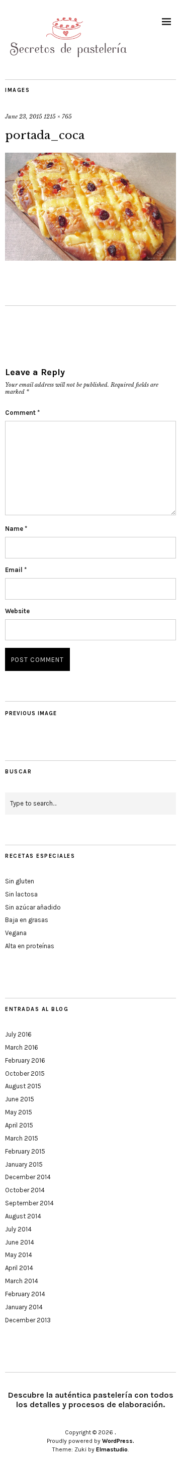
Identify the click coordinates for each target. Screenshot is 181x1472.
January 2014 (24, 1307)
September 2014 (29, 1203)
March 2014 (21, 1281)
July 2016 (18, 1034)
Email (16, 570)
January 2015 (24, 1164)
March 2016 (21, 1047)
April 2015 (19, 1125)
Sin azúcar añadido (33, 907)
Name (16, 528)
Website (17, 611)
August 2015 (23, 1086)
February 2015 (25, 1151)
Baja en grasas (26, 920)
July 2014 (18, 1229)
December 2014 (28, 1177)
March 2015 (21, 1138)
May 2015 (18, 1112)
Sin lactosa (21, 894)
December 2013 (28, 1320)
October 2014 (25, 1190)
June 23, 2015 (23, 116)
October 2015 (25, 1073)
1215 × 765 (58, 116)
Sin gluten (19, 881)
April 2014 (19, 1268)
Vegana (16, 933)
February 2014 (25, 1294)
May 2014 (18, 1255)
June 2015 (19, 1099)
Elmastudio (112, 1449)
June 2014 (19, 1242)
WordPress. (118, 1440)
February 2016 (25, 1060)
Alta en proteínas (29, 946)
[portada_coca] (90, 258)
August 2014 (23, 1216)
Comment (22, 412)
